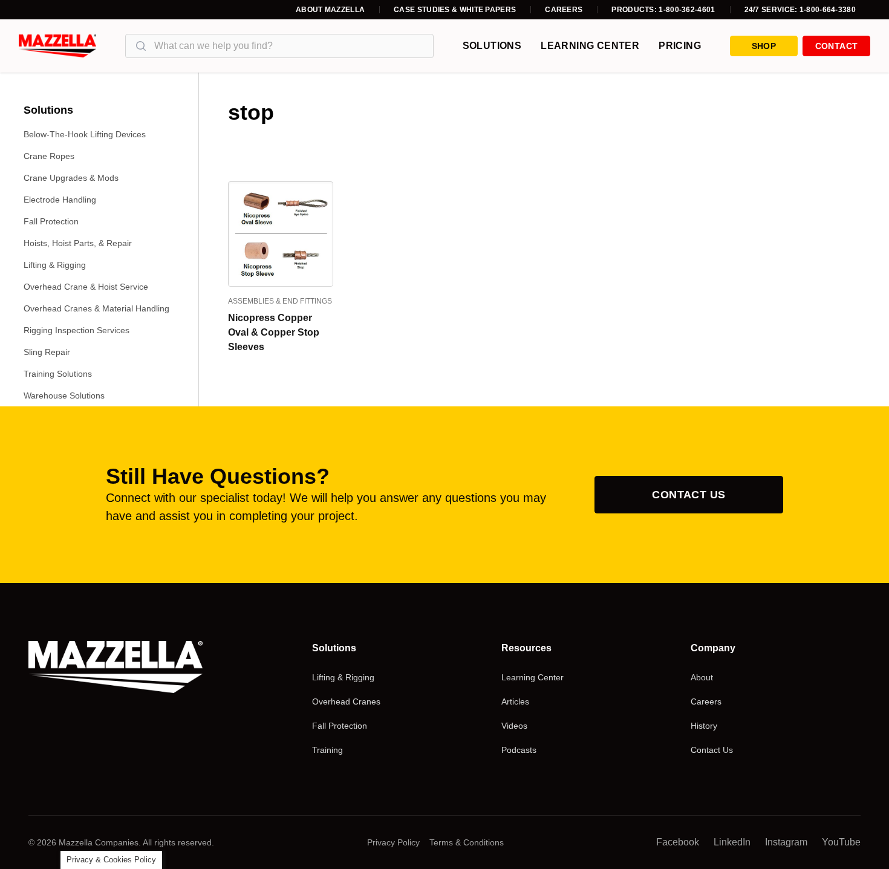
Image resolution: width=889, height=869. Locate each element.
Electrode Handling (60, 199)
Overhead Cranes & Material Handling (96, 308)
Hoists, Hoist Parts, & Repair (78, 243)
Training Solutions (58, 374)
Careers (563, 9)
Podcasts (518, 750)
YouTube (841, 842)
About (702, 677)
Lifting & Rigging (55, 265)
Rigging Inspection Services (76, 330)
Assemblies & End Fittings (280, 301)
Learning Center (590, 46)
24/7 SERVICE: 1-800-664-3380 (800, 9)
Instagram (786, 842)
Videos (514, 726)
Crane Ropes (49, 156)
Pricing (680, 46)
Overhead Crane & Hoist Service (86, 286)
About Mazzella (330, 9)
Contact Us (689, 495)
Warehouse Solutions (64, 395)
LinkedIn (732, 842)
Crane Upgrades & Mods (71, 178)
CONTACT (836, 46)
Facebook (677, 842)
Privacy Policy (393, 842)
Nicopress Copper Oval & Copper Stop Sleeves (273, 332)
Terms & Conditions (466, 842)
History (704, 726)
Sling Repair (47, 352)
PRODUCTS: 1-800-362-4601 (663, 9)
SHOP (764, 46)
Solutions (492, 46)
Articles (515, 701)
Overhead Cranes (346, 701)
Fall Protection (51, 221)
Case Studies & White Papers (455, 9)
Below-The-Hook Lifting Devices (85, 134)
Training (327, 750)
